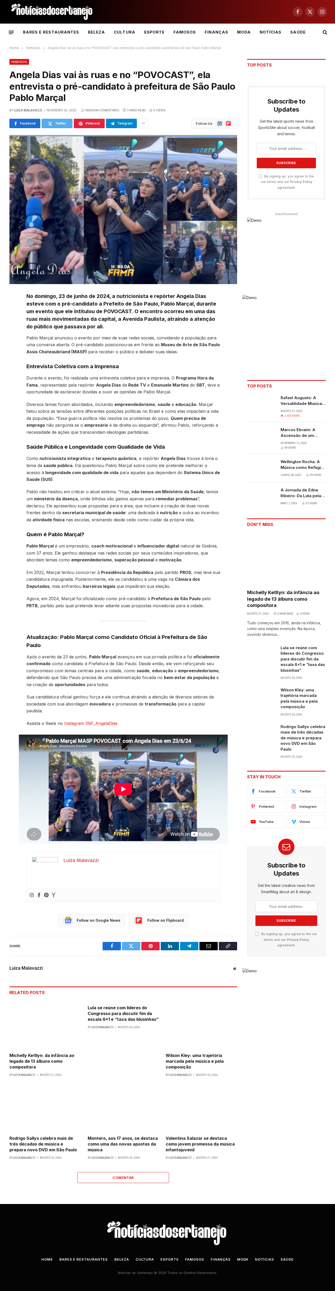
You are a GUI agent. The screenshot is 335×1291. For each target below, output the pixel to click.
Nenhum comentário (102, 110)
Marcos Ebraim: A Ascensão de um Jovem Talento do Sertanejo (298, 432)
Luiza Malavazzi (28, 110)
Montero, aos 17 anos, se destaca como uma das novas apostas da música (123, 1144)
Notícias (270, 32)
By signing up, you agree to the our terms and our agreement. (287, 181)
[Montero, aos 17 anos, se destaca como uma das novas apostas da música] (123, 1108)
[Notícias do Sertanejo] (52, 12)
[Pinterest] (46, 895)
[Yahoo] (53, 895)
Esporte (154, 32)
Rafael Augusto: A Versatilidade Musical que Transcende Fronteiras (302, 400)
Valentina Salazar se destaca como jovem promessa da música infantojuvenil (200, 1144)
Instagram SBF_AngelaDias (91, 723)
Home (47, 1259)
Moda (244, 32)
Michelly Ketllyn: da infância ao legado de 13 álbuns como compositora (41, 1061)
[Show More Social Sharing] (143, 123)
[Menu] (11, 32)
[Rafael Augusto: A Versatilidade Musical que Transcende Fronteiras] (261, 404)
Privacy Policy (301, 182)
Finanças (216, 32)
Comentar (123, 1177)
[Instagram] (31, 895)
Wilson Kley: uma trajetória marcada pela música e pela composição (195, 1061)
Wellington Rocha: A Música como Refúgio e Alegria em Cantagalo (302, 464)
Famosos (185, 32)
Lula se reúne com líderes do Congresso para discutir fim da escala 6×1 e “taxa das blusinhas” (123, 1013)
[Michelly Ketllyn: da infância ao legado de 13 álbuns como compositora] (45, 1025)
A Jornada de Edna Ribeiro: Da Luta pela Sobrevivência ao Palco (301, 492)
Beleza (96, 32)
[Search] (324, 32)
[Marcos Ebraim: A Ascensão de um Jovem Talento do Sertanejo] (261, 436)
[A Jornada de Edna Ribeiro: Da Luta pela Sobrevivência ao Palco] (261, 497)
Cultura (124, 32)
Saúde (297, 32)
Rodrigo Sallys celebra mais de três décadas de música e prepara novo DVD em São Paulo (43, 1144)
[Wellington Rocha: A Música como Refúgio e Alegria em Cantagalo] (261, 468)
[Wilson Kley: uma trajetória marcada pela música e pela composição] (201, 1025)
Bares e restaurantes (51, 32)
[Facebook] (39, 895)
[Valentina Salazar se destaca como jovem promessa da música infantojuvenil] (201, 1108)
